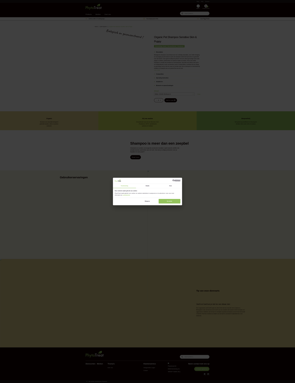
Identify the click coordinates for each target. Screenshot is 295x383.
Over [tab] (170, 185)
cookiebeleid (126, 195)
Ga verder (169, 201)
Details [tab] (147, 185)
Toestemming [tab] (124, 185)
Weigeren (147, 201)
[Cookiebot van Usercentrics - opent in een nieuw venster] (173, 181)
